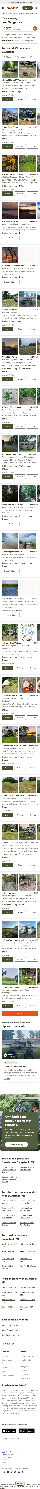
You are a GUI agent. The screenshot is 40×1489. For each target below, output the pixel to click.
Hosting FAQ (25, 1378)
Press (4, 1371)
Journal (4, 1364)
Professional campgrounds (25, 1365)
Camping (37, 13)
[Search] (35, 28)
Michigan (21, 13)
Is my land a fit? (26, 1360)
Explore (4, 13)
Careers (4, 1367)
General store (7, 1360)
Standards (24, 1374)
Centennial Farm (20, 1066)
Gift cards (5, 1356)
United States (12, 13)
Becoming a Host (26, 1356)
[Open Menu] (36, 8)
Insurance (23, 1370)
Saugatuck (29, 13)
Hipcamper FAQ (8, 1375)
